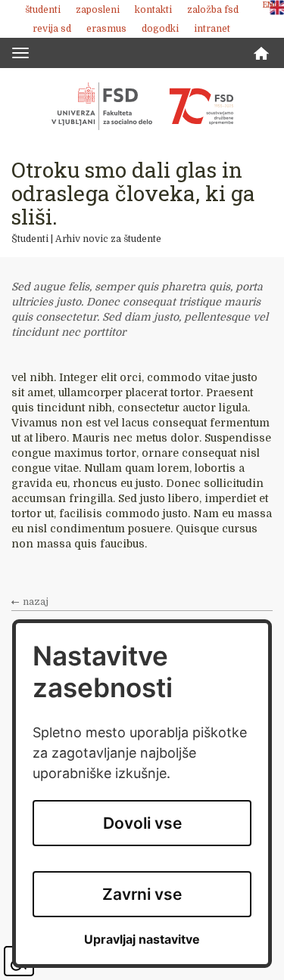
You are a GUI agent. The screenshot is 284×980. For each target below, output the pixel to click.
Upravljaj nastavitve (142, 939)
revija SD (52, 28)
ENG (271, 5)
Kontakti (153, 10)
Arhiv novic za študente (108, 239)
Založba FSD (213, 10)
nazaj (35, 602)
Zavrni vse (142, 894)
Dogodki (160, 28)
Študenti (43, 10)
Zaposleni (98, 10)
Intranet (212, 28)
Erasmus (106, 28)
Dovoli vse (142, 823)
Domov (261, 53)
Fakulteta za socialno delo (142, 106)
